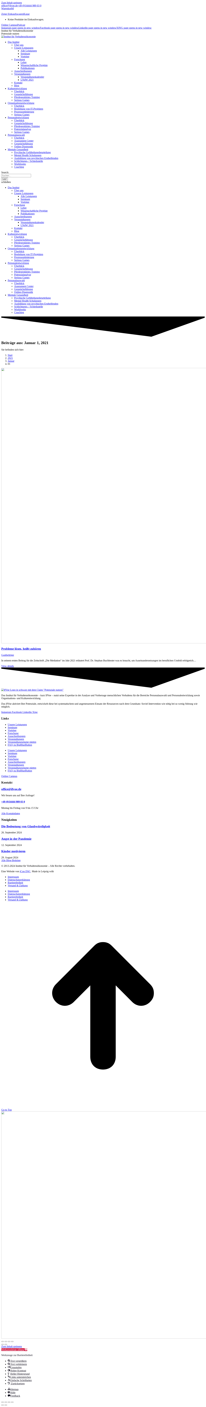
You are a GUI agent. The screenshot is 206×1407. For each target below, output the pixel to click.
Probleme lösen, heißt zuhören (21, 648)
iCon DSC (25, 871)
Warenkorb (7, 8)
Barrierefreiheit (15, 882)
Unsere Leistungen (17, 724)
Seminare (12, 727)
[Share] (6, 1402)
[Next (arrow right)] (6, 1405)
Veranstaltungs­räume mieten (22, 742)
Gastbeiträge (7, 655)
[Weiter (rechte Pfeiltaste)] (6, 1344)
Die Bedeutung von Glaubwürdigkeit (25, 826)
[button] (103, 182)
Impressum (13, 876)
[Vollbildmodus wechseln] (6, 1341)
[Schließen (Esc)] (12, 1341)
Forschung (13, 733)
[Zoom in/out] (12, 1402)
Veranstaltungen (16, 739)
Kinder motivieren (13, 851)
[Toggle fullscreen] (9, 1402)
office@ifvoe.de (9, 5)
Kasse (26, 14)
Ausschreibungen (16, 736)
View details (7, 666)
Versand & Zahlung (18, 885)
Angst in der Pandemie (16, 838)
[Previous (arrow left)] (2, 1405)
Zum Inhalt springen (11, 2)
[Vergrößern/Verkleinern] (2, 1341)
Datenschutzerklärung (19, 879)
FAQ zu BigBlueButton (20, 745)
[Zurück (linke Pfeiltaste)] (2, 1344)
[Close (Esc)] (2, 1402)
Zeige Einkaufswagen (12, 14)
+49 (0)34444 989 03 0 (29, 5)
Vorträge (12, 730)
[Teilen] (9, 1341)
